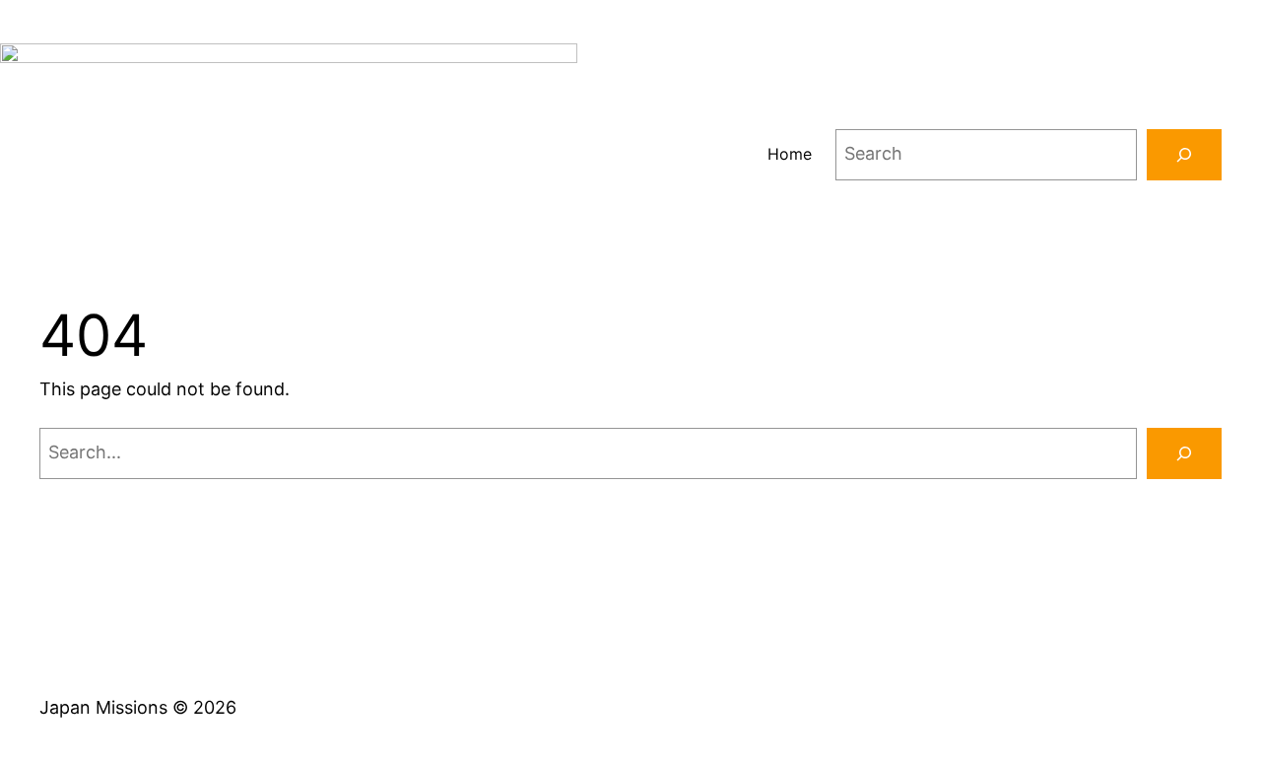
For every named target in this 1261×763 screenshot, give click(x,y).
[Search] (1184, 154)
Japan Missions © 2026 (137, 707)
